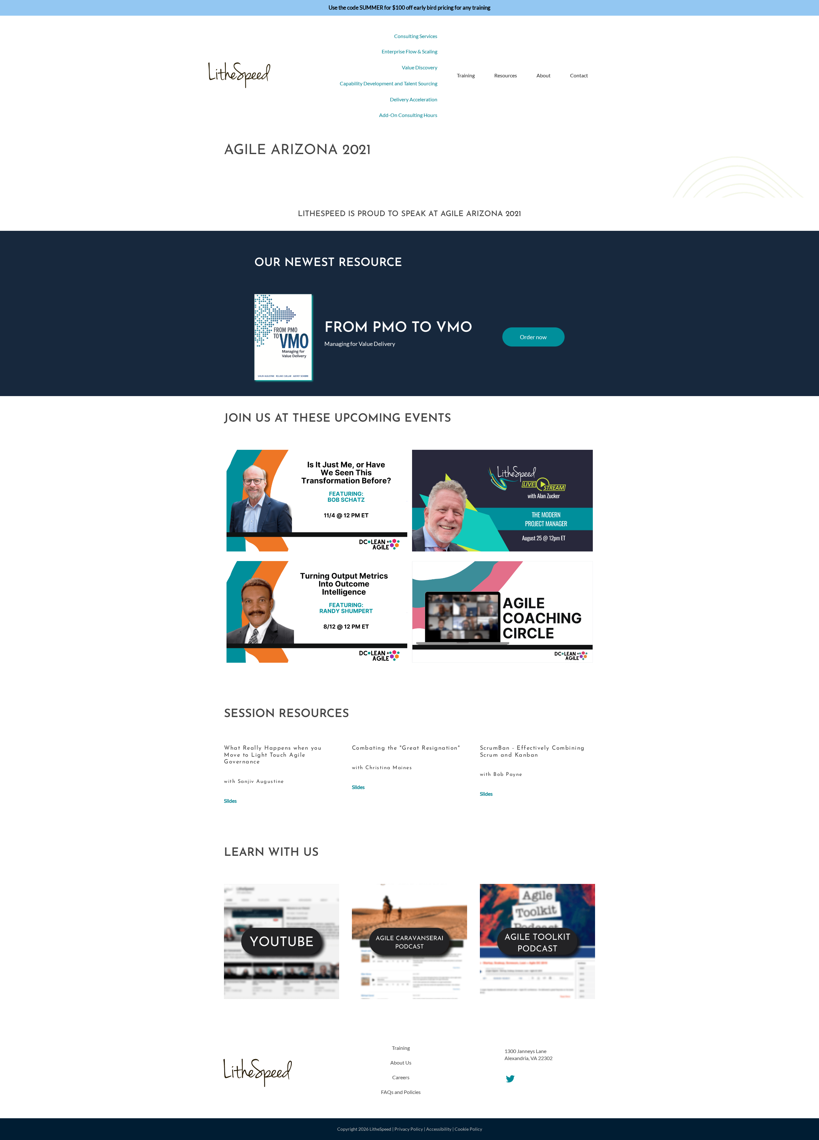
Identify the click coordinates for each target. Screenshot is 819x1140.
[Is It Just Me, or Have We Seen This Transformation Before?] (317, 500)
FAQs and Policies (401, 1092)
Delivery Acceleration (413, 99)
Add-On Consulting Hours (408, 115)
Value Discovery (419, 67)
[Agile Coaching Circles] (502, 611)
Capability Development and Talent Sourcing (388, 83)
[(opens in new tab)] (281, 941)
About (544, 75)
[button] (601, 75)
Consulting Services (415, 36)
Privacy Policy (408, 1129)
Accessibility (438, 1129)
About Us (400, 1062)
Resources (505, 75)
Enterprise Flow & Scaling (409, 51)
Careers (401, 1077)
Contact (579, 75)
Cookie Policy (468, 1129)
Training (466, 75)
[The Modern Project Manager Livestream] (502, 500)
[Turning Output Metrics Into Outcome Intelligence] (317, 611)
